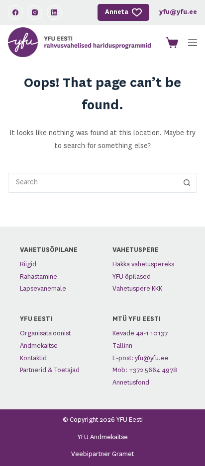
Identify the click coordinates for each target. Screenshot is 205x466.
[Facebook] (15, 12)
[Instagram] (34, 12)
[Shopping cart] (170, 42)
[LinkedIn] (54, 12)
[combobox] (92, 183)
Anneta (116, 12)
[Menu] (192, 42)
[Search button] (187, 182)
